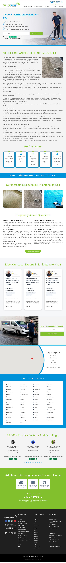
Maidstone (36, 536)
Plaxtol (35, 407)
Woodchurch (50, 420)
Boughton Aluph (24, 386)
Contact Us (60, 6)
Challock (9, 389)
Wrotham (9, 422)
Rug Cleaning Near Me (23, 537)
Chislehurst (36, 526)
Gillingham (36, 532)
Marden (22, 404)
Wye (21, 422)
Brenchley (36, 386)
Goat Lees (50, 391)
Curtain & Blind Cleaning (10, 292)
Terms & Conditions (34, 556)
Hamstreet (9, 396)
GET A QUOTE (36, 33)
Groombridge (36, 394)
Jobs (19, 542)
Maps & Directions (53, 528)
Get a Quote (48, 6)
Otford (49, 404)
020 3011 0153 (55, 526)
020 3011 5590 (55, 539)
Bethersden (36, 384)
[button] (24, 462)
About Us (20, 519)
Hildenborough (50, 396)
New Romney (36, 404)
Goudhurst (9, 394)
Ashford (8, 384)
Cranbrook (23, 389)
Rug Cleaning (21, 525)
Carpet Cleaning (9, 288)
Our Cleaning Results (38, 6)
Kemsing (36, 399)
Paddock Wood (10, 407)
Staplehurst (36, 414)
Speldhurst (23, 414)
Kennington (50, 399)
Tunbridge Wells (51, 417)
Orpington (36, 538)
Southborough (10, 414)
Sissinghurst (50, 412)
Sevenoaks (36, 409)
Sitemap (41, 556)
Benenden (23, 384)
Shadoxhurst (9, 412)
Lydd (8, 404)
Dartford (35, 528)
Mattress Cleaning (22, 529)
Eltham (35, 530)
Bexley (35, 521)
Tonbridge (36, 417)
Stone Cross (50, 414)
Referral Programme (22, 533)
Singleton (36, 412)
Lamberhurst (36, 402)
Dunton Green (9, 391)
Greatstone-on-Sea (24, 394)
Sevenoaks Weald (51, 409)
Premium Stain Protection (23, 531)
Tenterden (23, 417)
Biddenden (50, 384)
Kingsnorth (9, 402)
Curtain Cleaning (21, 527)
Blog (19, 546)
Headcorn (36, 396)
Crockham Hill (37, 389)
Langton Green (50, 402)
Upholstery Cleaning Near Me (24, 540)
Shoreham (23, 412)
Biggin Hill (9, 386)
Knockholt (23, 402)
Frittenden (36, 391)
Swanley (35, 542)
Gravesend (36, 534)
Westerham (9, 420)
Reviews (54, 6)
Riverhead (50, 407)
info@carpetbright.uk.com (53, 367)
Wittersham (36, 420)
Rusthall (8, 409)
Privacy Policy (25, 556)
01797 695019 (56, 2)
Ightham (22, 399)
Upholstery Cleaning (9, 290)
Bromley (35, 524)
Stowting (9, 417)
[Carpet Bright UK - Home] (11, 4)
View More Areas (37, 549)
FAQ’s (19, 544)
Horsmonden (9, 399)
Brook (49, 386)
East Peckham (23, 391)
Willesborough (23, 420)
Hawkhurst (23, 396)
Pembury (22, 407)
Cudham (49, 389)
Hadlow (49, 394)
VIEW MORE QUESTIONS (33, 251)
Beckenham (36, 519)
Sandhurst (23, 409)
